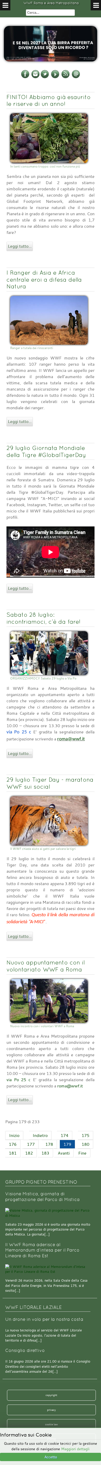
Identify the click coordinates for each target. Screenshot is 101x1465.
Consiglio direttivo (25, 1350)
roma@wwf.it (71, 739)
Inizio (14, 1135)
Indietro (40, 1135)
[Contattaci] (76, 77)
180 (85, 1144)
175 (85, 1135)
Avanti (64, 1153)
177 (31, 1144)
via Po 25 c (18, 1079)
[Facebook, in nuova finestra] (25, 77)
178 (49, 1144)
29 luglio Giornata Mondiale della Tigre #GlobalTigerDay (46, 451)
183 (45, 1153)
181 (13, 1153)
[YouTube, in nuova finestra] (55, 77)
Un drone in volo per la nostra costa (44, 1319)
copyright (51, 1395)
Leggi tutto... (20, 246)
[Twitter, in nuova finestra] (44, 77)
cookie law (51, 1424)
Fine (82, 1153)
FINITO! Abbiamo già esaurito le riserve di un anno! (48, 100)
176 (13, 1144)
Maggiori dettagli (75, 1448)
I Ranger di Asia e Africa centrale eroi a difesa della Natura (44, 279)
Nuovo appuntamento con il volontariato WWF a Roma (45, 966)
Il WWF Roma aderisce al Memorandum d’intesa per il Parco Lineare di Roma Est (42, 1250)
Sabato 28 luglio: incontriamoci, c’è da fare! (43, 618)
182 (29, 1153)
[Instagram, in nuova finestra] (35, 77)
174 (64, 1135)
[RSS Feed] (65, 77)
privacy (51, 1410)
